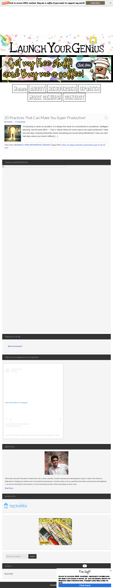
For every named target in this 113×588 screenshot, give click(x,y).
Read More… (9, 488)
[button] (56, 3)
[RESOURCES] (55, 531)
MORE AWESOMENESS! (33, 145)
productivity (88, 145)
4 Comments (20, 122)
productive (79, 145)
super (95, 145)
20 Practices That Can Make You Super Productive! (45, 117)
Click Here (95, 3)
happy (71, 145)
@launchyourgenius (15, 346)
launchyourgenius (47, 435)
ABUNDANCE (19, 145)
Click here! (84, 585)
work (6, 148)
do (68, 145)
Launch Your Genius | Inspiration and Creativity (21, 435)
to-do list (101, 145)
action (63, 145)
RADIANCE (47, 145)
